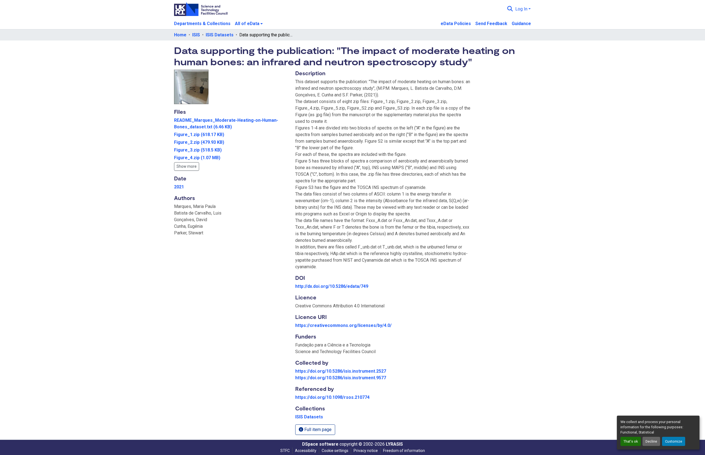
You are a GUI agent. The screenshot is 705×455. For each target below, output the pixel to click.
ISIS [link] (196, 34)
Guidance (521, 23)
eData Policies (456, 23)
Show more (187, 166)
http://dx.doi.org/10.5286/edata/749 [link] (331, 286)
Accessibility (305, 450)
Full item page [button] (317, 429)
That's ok (630, 441)
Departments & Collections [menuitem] (202, 23)
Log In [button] (521, 9)
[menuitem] (249, 23)
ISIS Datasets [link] (220, 34)
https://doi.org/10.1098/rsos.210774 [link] (332, 397)
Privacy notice (366, 450)
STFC (285, 450)
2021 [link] (179, 186)
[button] (510, 9)
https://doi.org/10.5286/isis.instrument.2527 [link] (340, 371)
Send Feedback (491, 23)
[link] (231, 123)
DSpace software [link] (320, 444)
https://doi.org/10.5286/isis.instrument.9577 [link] (340, 377)
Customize (673, 441)
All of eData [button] (247, 23)
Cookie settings (335, 450)
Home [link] (180, 34)
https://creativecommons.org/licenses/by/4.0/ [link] (343, 325)
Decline (651, 441)
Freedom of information (404, 450)
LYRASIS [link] (394, 444)
